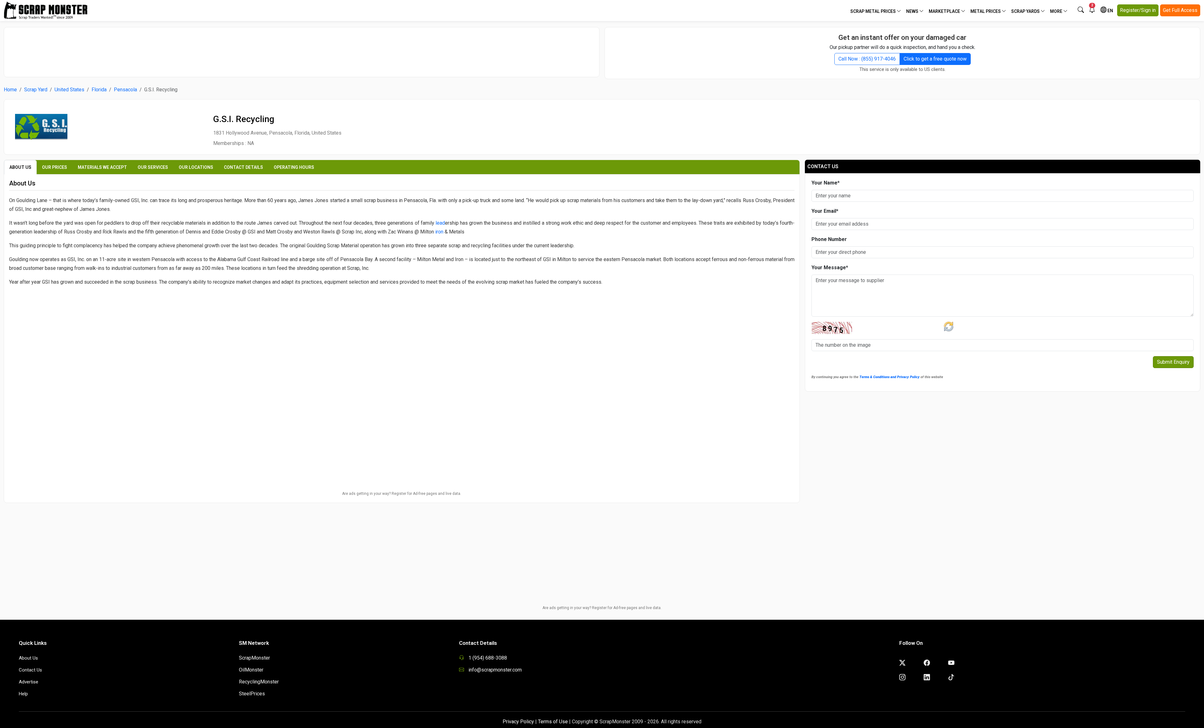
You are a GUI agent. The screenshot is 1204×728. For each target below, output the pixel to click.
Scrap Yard (35, 90)
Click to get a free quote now (935, 59)
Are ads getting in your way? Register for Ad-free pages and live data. (401, 493)
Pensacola (125, 90)
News (912, 11)
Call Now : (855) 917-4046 (867, 59)
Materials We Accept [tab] (102, 167)
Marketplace (945, 11)
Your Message (829, 267)
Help (23, 694)
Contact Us (30, 670)
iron (439, 232)
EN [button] (1109, 10)
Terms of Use (553, 722)
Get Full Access (1180, 10)
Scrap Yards (1026, 11)
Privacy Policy (518, 722)
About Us (28, 658)
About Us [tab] (20, 167)
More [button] (1056, 11)
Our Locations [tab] (196, 167)
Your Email (824, 211)
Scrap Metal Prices (873, 11)
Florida (99, 90)
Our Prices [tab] (54, 167)
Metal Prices (986, 11)
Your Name (825, 183)
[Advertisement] (301, 49)
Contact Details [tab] (243, 167)
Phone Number (829, 239)
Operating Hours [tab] (294, 167)
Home (10, 90)
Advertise (28, 682)
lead (440, 223)
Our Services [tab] (153, 167)
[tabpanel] (402, 287)
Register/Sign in (1138, 10)
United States (69, 90)
